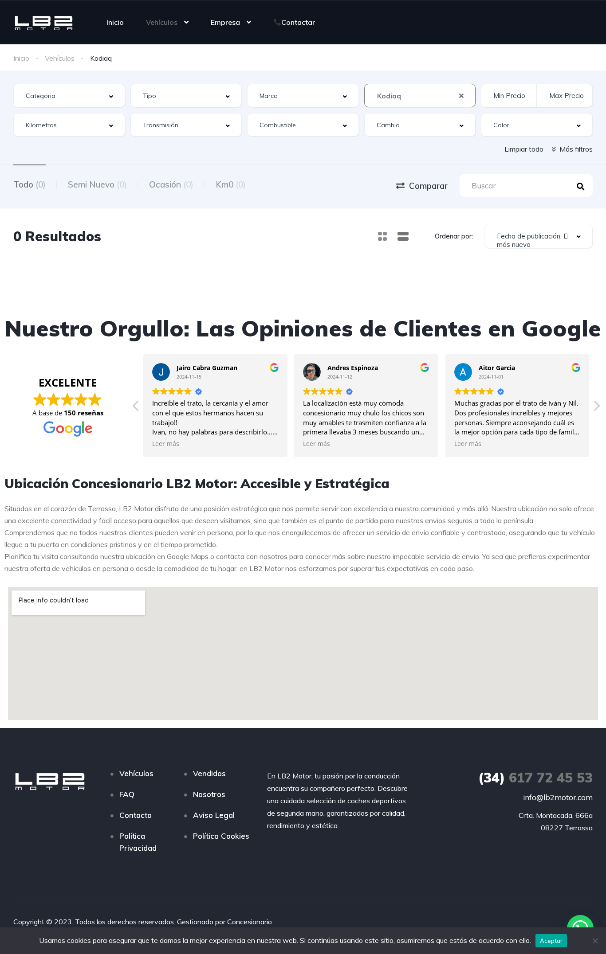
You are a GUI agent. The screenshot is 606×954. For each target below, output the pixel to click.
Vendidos (209, 773)
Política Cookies (221, 836)
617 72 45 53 (535, 777)
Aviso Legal (214, 815)
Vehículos (161, 22)
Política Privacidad (138, 841)
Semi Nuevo (97, 184)
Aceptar (551, 940)
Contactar (298, 22)
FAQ (126, 794)
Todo (29, 184)
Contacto (135, 815)
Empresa (225, 22)
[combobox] (69, 95)
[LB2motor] (43, 22)
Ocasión (171, 184)
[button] (596, 408)
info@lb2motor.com (558, 797)
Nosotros (209, 794)
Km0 (231, 184)
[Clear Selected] (461, 95)
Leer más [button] (165, 444)
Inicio (115, 22)
